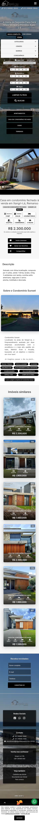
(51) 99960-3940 (11, 8)
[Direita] (37, 169)
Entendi (19, 818)
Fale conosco (19, 779)
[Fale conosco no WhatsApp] (19, 718)
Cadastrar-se (19, 685)
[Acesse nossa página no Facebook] (15, 718)
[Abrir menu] (35, 3)
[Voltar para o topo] (4, 803)
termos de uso (25, 813)
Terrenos (19, 131)
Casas (19, 125)
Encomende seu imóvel (19, 777)
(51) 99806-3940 (30, 8)
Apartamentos (19, 113)
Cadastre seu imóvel (19, 774)
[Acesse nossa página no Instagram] (24, 718)
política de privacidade (12, 813)
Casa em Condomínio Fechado (19, 119)
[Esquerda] (2, 169)
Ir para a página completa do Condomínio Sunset (19, 380)
